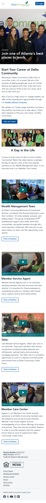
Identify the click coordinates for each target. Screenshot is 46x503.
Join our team (9, 121)
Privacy (5, 479)
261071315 (13, 452)
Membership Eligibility (11, 474)
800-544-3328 (23, 457)
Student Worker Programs (16, 102)
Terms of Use (7, 482)
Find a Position (10, 239)
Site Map (6, 485)
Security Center (8, 477)
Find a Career (8, 471)
